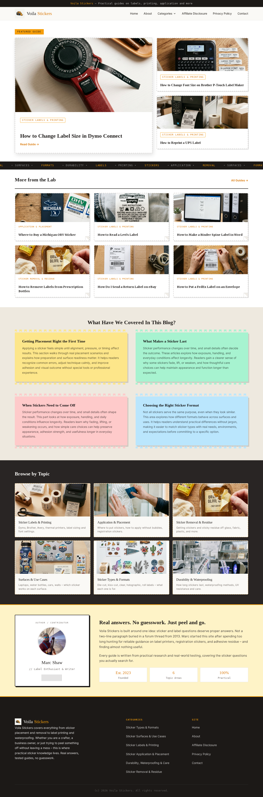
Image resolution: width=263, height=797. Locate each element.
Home (134, 13)
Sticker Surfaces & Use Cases (146, 736)
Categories (165, 13)
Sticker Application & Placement (147, 754)
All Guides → (239, 180)
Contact (243, 13)
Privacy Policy (222, 13)
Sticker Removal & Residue (144, 771)
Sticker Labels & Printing (142, 745)
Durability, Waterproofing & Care (147, 763)
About (148, 13)
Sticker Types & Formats (142, 727)
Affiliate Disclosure (194, 13)
